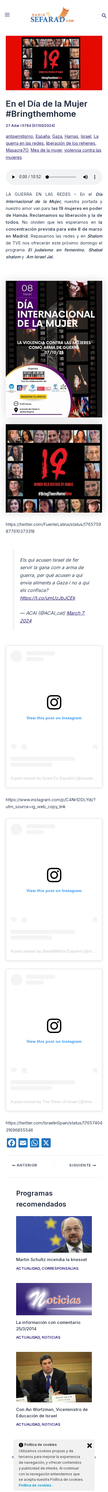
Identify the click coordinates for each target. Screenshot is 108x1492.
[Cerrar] (89, 1445)
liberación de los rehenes (70, 143)
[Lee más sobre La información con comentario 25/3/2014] (54, 1298)
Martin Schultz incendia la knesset (51, 1259)
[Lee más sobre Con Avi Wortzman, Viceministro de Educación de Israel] (54, 1377)
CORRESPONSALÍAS (60, 1268)
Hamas (71, 136)
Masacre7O (17, 150)
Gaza (57, 136)
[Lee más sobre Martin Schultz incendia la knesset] (54, 1234)
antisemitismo (19, 136)
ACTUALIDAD (28, 1268)
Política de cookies (35, 1485)
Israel (86, 136)
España (42, 136)
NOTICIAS (51, 1337)
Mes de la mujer (46, 150)
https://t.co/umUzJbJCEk (47, 598)
